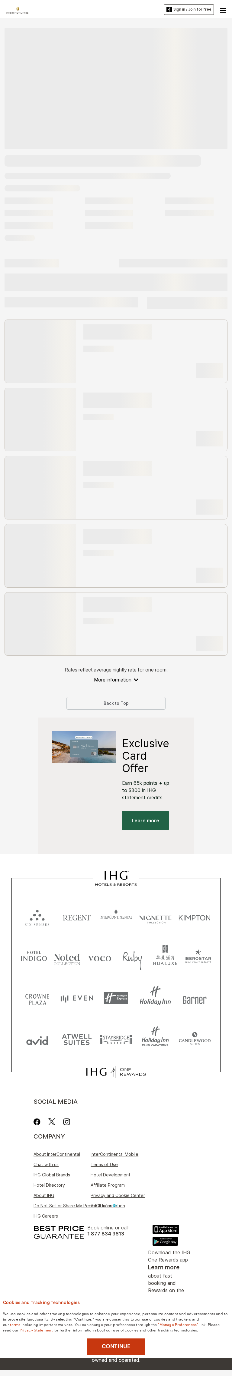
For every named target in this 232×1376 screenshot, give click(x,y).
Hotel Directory (49, 1185)
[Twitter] (52, 1122)
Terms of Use (104, 1164)
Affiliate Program (108, 1185)
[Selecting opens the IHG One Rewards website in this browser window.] (116, 1072)
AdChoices (101, 1205)
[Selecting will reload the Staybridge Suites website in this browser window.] (116, 1039)
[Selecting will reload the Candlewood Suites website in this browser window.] (194, 1039)
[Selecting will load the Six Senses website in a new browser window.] (37, 916)
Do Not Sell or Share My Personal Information (79, 1205)
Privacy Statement (36, 1329)
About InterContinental (57, 1154)
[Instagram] (66, 1122)
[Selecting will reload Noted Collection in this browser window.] (67, 957)
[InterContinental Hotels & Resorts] (19, 10)
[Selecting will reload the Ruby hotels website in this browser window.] (132, 957)
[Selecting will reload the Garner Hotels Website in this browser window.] (194, 998)
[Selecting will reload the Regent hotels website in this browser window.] (76, 916)
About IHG (44, 1195)
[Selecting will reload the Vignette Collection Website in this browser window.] (155, 916)
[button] (223, 9)
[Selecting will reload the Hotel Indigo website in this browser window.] (34, 957)
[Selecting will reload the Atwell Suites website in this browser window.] (76, 1039)
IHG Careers (46, 1216)
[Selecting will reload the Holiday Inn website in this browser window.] (155, 998)
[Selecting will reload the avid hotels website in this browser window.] (37, 1039)
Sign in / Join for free (192, 9)
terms (15, 1324)
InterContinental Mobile (114, 1154)
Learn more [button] (145, 820)
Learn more (163, 1267)
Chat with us (46, 1164)
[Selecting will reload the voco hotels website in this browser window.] (99, 957)
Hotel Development (110, 1174)
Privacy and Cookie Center (118, 1195)
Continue (116, 1346)
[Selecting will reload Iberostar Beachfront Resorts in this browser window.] (198, 957)
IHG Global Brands (52, 1174)
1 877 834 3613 (105, 1234)
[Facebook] (38, 1122)
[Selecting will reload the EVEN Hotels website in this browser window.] (76, 998)
